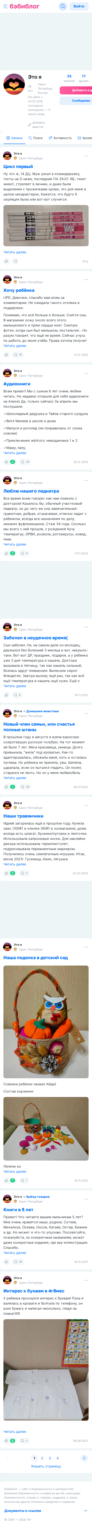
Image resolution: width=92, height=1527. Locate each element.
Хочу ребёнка (18, 290)
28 (20, 1261)
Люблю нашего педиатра (31, 491)
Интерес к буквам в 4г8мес (33, 1290)
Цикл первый (18, 166)
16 (20, 354)
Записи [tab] (16, 138)
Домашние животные (42, 711)
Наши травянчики (23, 816)
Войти (79, 6)
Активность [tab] (62, 138)
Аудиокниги (16, 383)
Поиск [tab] (38, 138)
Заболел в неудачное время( (35, 637)
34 (28, 786)
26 (27, 461)
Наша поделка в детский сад (35, 957)
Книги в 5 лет (18, 1209)
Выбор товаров (38, 1196)
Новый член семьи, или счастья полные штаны (39, 726)
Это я (18, 153)
